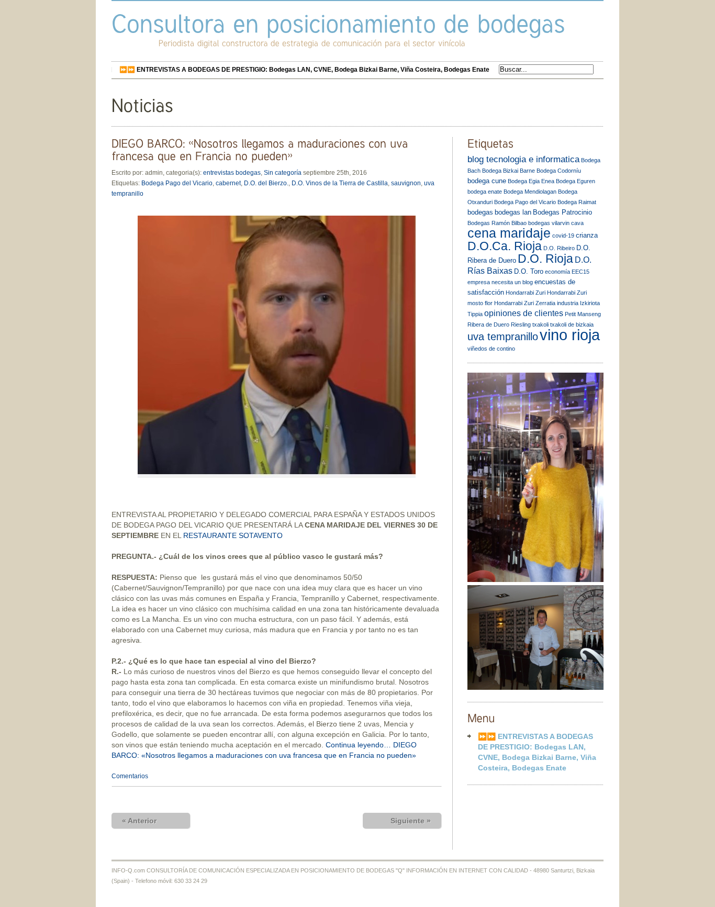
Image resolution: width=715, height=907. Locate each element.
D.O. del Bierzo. (266, 183)
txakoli (540, 324)
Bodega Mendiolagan (530, 191)
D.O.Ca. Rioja (504, 246)
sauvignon (406, 183)
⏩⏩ (304, 69)
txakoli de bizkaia (572, 324)
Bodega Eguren (575, 181)
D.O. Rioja (545, 258)
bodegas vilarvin (548, 223)
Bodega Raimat (576, 202)
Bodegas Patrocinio (562, 212)
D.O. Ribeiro (559, 248)
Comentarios (129, 776)
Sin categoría (282, 172)
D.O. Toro (528, 271)
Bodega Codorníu (559, 170)
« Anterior (139, 820)
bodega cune (486, 181)
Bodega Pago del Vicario (177, 183)
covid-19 (563, 235)
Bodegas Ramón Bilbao (497, 223)
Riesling (521, 324)
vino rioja (570, 334)
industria (567, 303)
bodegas (480, 212)
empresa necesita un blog (500, 282)
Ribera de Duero (488, 324)
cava (577, 223)
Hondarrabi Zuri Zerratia (524, 303)
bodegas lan (513, 212)
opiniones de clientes (523, 313)
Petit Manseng (583, 314)
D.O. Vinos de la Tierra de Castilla (340, 183)
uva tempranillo (502, 336)
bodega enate (484, 191)
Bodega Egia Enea (531, 181)
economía (557, 271)
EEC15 (580, 271)
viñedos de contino (491, 348)
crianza (587, 235)
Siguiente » (410, 820)
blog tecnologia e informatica (523, 159)
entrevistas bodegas (232, 172)
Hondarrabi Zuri (525, 292)
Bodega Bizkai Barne (508, 170)
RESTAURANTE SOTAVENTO (233, 535)
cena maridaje (509, 233)
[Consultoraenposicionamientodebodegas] (338, 23)
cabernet (228, 183)
